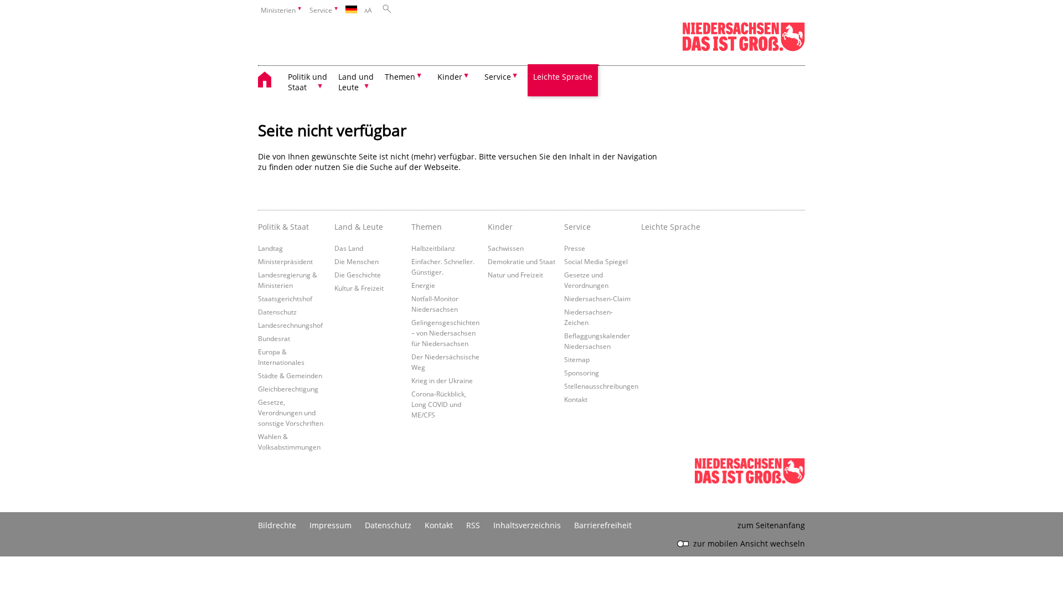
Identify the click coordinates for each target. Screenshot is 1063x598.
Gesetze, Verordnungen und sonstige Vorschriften (290, 412)
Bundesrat (274, 338)
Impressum (330, 525)
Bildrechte (277, 525)
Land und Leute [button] (356, 81)
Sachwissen (506, 248)
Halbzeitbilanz (433, 248)
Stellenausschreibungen (601, 386)
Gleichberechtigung (288, 388)
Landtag (270, 248)
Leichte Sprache (562, 76)
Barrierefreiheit (603, 525)
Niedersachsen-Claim (597, 298)
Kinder (500, 226)
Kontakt (575, 399)
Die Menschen (356, 261)
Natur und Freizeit (515, 274)
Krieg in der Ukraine (442, 380)
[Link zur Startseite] (743, 49)
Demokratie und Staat (521, 261)
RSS (473, 525)
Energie (423, 285)
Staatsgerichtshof (285, 298)
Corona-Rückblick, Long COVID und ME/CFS (438, 404)
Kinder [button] (449, 76)
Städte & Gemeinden (290, 375)
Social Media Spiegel (596, 261)
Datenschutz (277, 311)
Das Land (348, 248)
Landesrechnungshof (290, 325)
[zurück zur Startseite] (270, 81)
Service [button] (497, 76)
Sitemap (577, 359)
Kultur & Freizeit (359, 287)
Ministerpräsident (285, 261)
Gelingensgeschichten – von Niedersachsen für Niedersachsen (445, 333)
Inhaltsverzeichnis (527, 525)
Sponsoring (581, 372)
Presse (574, 248)
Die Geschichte (357, 274)
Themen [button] (400, 76)
